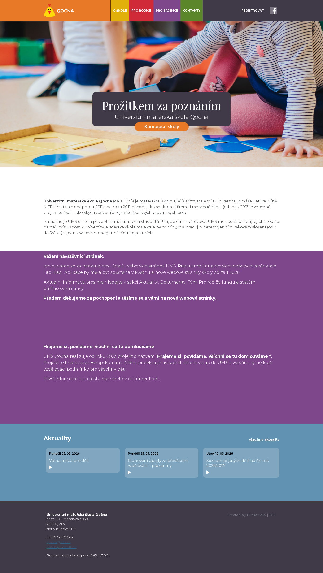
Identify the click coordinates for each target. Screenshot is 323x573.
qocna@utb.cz (58, 542)
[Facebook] (273, 10)
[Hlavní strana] (59, 10)
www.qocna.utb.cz (62, 547)
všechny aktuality (264, 439)
